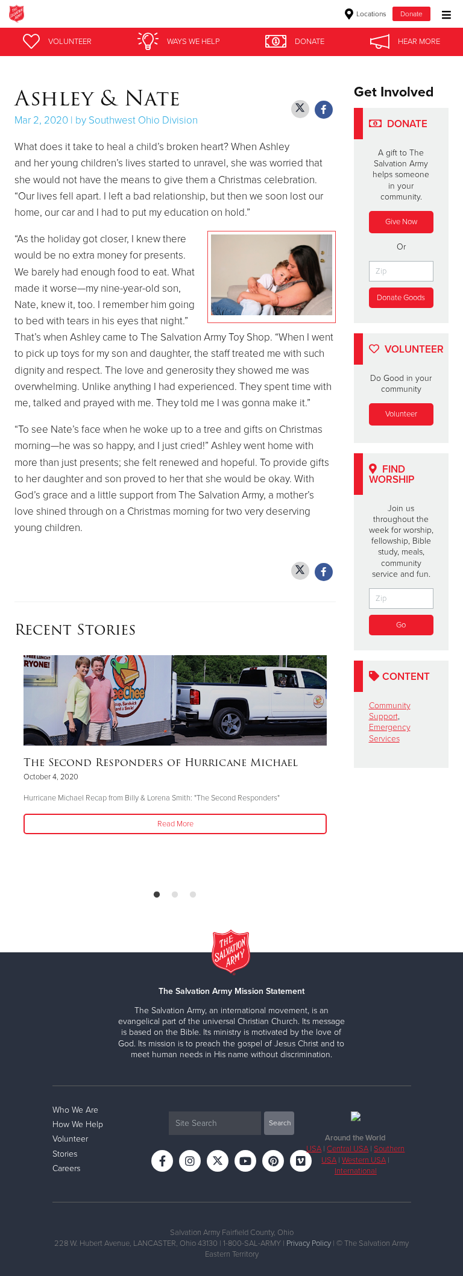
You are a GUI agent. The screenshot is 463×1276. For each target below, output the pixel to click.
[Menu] (443, 13)
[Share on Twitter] (300, 109)
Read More (175, 824)
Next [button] (45, 767)
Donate (411, 14)
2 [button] (175, 895)
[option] (175, 746)
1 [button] (157, 895)
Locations (370, 14)
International (356, 1171)
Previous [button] (18, 767)
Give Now (401, 222)
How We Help (77, 1124)
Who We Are (75, 1110)
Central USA (347, 1149)
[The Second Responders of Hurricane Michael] (175, 700)
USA (313, 1149)
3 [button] (193, 895)
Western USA (364, 1160)
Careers (66, 1168)
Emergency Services (390, 732)
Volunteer (401, 414)
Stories (64, 1154)
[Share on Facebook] (324, 110)
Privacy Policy (308, 1243)
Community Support (390, 710)
